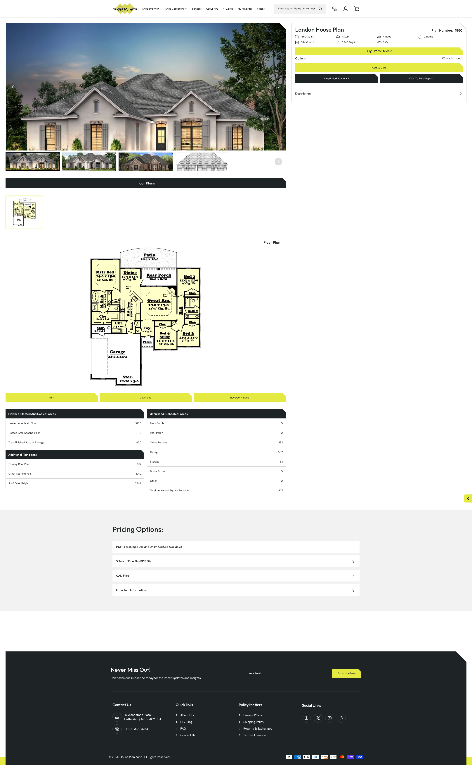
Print (51, 397)
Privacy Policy (252, 715)
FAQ (183, 728)
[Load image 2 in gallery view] (89, 161)
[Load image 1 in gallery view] (33, 161)
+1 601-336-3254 (340, 11)
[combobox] (300, 9)
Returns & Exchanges (257, 728)
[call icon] (334, 8)
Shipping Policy (253, 722)
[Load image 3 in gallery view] (145, 161)
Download (146, 397)
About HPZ (187, 715)
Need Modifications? (336, 78)
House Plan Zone (131, 757)
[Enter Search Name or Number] (320, 9)
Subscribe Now (347, 673)
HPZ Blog (186, 722)
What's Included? (452, 58)
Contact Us (187, 735)
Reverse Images (239, 397)
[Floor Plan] (24, 212)
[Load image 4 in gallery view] (202, 161)
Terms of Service (254, 735)
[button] (151, 9)
